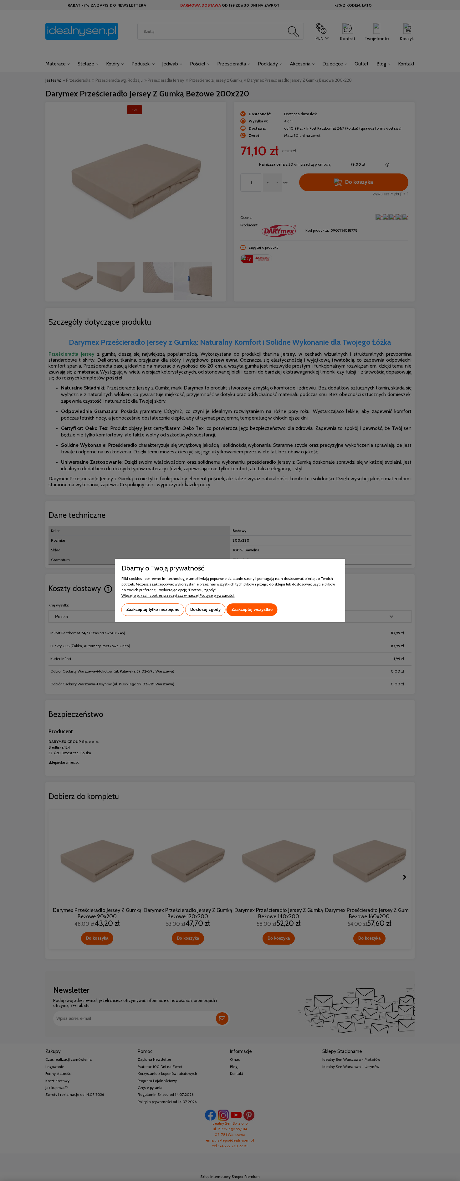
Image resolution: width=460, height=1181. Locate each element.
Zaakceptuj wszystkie (252, 609)
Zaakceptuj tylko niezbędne (152, 609)
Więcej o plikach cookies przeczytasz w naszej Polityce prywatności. (178, 595)
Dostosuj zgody (205, 609)
